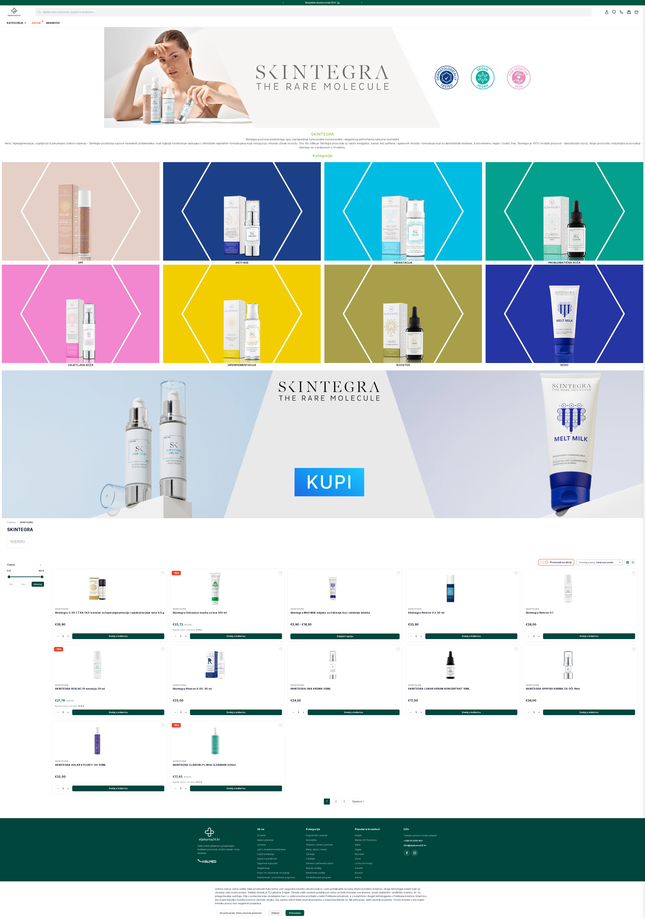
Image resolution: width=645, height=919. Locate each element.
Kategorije (15, 23)
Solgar (358, 835)
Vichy (358, 858)
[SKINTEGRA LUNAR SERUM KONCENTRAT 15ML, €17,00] (463, 664)
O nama (261, 835)
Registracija (263, 868)
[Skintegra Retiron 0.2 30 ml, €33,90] (463, 588)
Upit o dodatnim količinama (271, 849)
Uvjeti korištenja (265, 854)
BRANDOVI (53, 23)
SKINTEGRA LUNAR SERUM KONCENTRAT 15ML (439, 688)
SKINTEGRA (61, 609)
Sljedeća (357, 801)
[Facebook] (407, 853)
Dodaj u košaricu (118, 636)
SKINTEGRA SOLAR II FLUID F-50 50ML (80, 764)
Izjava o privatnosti (267, 858)
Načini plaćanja (265, 840)
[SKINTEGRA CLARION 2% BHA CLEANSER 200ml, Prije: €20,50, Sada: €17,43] (227, 740)
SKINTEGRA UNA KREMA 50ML (310, 688)
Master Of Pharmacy (366, 840)
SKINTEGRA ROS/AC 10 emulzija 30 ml (80, 688)
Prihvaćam (295, 913)
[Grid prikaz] (627, 562)
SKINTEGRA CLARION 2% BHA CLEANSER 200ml (204, 764)
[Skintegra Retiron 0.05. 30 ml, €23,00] (227, 664)
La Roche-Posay (363, 863)
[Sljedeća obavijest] (361, 3)
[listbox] (608, 562)
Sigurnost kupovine (267, 863)
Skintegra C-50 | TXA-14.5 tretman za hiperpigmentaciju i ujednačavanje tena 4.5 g (109, 612)
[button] (81, 211)
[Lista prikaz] (632, 562)
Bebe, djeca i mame (316, 849)
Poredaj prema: (587, 562)
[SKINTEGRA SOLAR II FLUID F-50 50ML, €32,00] (109, 740)
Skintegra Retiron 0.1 (539, 612)
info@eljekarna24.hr (415, 845)
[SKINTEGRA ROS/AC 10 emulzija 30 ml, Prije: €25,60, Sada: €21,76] (109, 664)
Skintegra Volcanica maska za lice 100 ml (200, 612)
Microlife (359, 854)
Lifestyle (310, 858)
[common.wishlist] (614, 12)
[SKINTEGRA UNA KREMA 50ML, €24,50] (345, 664)
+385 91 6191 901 (413, 840)
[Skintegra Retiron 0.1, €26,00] (580, 588)
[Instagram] (415, 853)
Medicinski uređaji (315, 872)
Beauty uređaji (313, 868)
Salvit (357, 844)
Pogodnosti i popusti (316, 835)
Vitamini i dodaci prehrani (319, 844)
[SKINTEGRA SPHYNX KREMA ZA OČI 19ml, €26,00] (580, 664)
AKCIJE (36, 23)
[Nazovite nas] (621, 12)
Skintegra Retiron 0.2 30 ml (426, 612)
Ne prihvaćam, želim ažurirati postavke (241, 913)
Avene (358, 877)
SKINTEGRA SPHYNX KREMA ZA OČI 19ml (553, 688)
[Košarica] (636, 12)
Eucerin (359, 872)
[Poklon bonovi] (629, 12)
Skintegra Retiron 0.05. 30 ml (192, 688)
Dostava (261, 844)
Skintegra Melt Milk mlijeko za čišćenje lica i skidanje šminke (330, 612)
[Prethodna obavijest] (283, 3)
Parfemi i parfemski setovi (319, 863)
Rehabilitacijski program (318, 877)
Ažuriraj (38, 584)
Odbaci (275, 913)
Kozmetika (311, 840)
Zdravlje (310, 854)
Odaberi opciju (345, 636)
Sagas (358, 849)
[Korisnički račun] (606, 12)
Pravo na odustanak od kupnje (273, 872)
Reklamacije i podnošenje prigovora (276, 877)
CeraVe (359, 868)
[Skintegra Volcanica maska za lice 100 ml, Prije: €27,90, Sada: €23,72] (227, 588)
